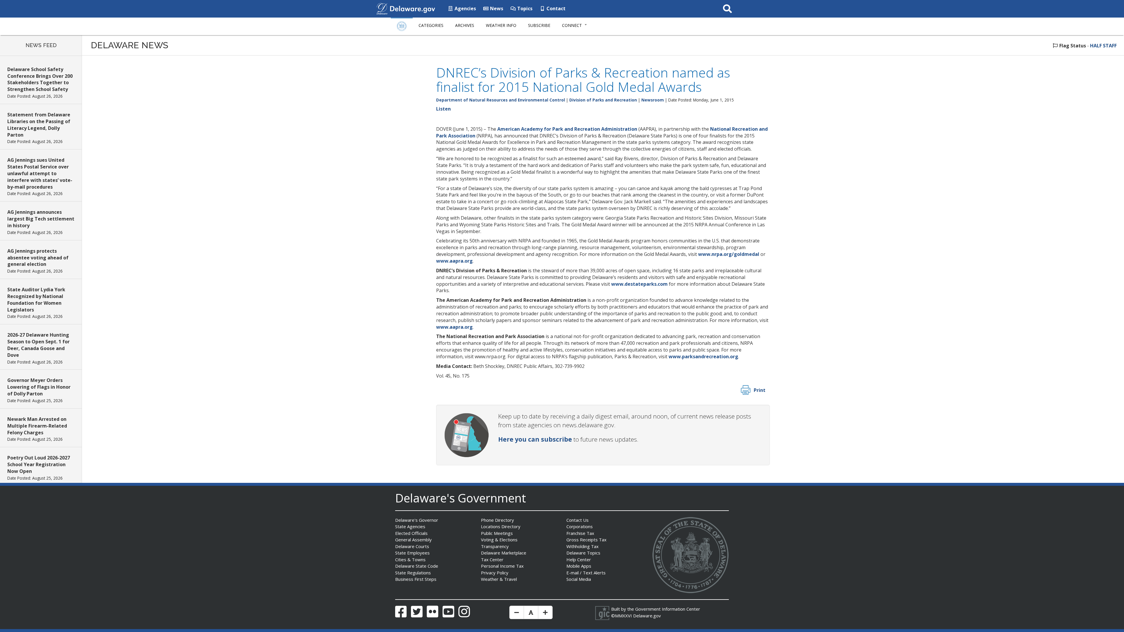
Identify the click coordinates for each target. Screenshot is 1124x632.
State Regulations (413, 573)
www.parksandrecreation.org (703, 356)
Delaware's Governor (416, 520)
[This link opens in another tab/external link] (382, 8)
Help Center (578, 559)
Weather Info (501, 25)
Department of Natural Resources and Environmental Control (500, 100)
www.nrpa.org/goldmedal (728, 254)
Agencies (464, 8)
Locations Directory (500, 526)
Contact (555, 8)
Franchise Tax (580, 533)
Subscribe (539, 25)
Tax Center (492, 559)
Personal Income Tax (502, 566)
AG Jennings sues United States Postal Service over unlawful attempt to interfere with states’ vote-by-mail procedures (39, 173)
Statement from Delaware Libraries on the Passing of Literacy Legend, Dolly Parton (38, 124)
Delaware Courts (412, 546)
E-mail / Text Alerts (586, 573)
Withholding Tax (582, 546)
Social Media (578, 579)
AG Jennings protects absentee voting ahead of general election (37, 258)
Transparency (495, 546)
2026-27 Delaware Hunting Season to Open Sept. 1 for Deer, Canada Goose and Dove (38, 345)
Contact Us (577, 520)
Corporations (579, 526)
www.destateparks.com (639, 284)
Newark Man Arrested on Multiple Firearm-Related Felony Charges (37, 426)
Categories (431, 25)
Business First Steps (415, 579)
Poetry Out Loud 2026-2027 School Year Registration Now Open (38, 464)
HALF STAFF (1103, 45)
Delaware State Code (416, 566)
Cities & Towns (410, 559)
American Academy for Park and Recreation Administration (567, 129)
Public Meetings (497, 533)
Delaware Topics (583, 553)
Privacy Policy (494, 573)
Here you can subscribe (535, 439)
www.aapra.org (454, 261)
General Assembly (413, 540)
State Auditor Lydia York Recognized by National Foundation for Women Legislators (36, 299)
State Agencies (410, 526)
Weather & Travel (499, 579)
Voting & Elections (499, 540)
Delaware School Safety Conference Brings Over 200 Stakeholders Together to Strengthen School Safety (40, 79)
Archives (464, 25)
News (496, 8)
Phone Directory (497, 520)
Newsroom (652, 100)
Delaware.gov (647, 616)
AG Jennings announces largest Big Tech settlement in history (40, 219)
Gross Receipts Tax (586, 540)
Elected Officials (411, 533)
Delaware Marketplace (503, 553)
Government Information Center (667, 609)
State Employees (412, 553)
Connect (572, 25)
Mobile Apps (578, 566)
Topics (524, 8)
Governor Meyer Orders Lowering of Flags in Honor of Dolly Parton (39, 387)
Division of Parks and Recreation (603, 100)
